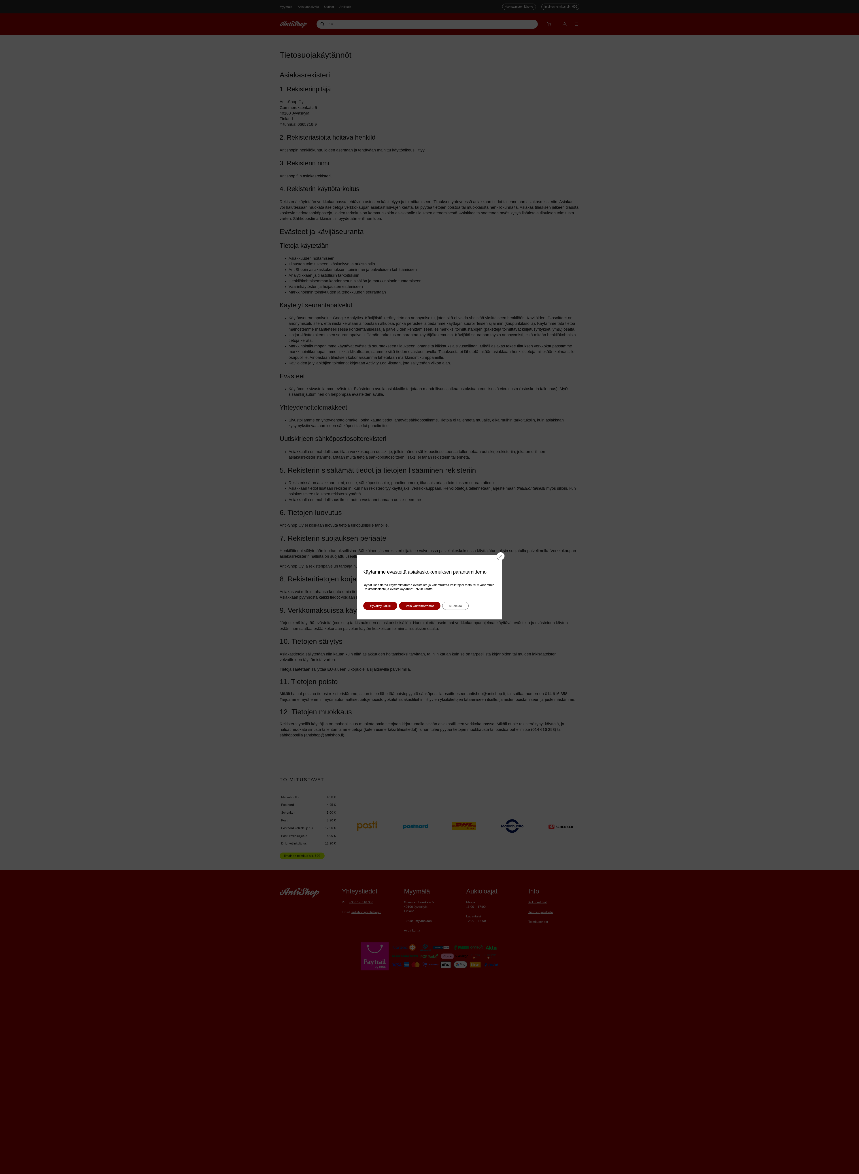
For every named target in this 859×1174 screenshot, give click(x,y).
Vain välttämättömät (420, 606)
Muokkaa (455, 606)
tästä (468, 585)
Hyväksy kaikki (380, 606)
